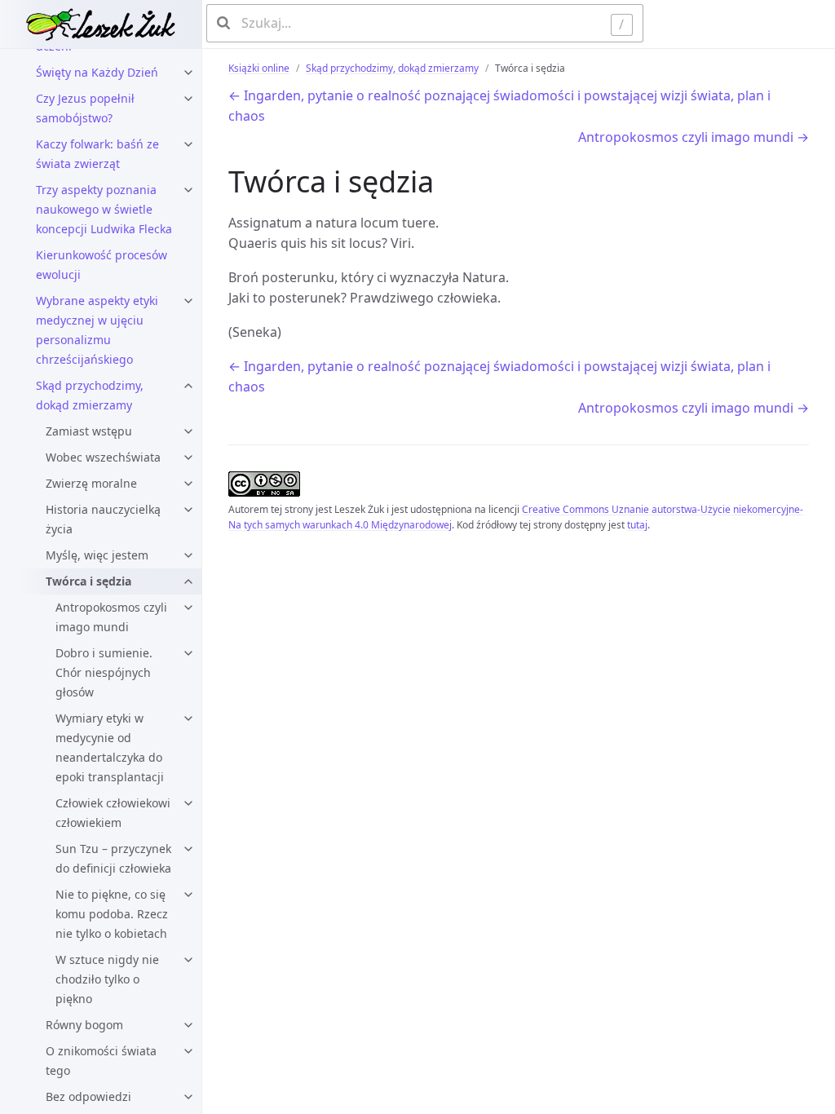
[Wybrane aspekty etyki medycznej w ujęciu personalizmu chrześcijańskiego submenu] (188, 301)
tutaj (637, 525)
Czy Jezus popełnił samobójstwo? (85, 108)
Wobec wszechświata (103, 457)
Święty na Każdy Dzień (97, 72)
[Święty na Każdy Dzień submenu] (188, 73)
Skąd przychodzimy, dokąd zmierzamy (90, 395)
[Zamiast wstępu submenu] (188, 431)
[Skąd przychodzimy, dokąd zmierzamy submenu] (188, 386)
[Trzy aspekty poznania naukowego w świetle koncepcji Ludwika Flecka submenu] (188, 190)
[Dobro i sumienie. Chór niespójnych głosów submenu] (188, 653)
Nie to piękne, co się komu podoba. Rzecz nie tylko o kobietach (111, 913)
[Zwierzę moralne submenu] (188, 484)
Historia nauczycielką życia (103, 519)
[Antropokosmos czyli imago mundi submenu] (188, 608)
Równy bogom (84, 1024)
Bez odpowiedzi (88, 1096)
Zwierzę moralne (91, 483)
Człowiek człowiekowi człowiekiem (112, 812)
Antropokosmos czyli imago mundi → (693, 137)
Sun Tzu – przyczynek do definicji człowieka (113, 858)
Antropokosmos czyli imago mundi (111, 616)
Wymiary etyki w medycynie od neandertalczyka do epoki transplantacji (109, 747)
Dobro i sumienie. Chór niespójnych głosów (103, 672)
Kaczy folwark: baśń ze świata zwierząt (97, 153)
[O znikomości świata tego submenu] (188, 1051)
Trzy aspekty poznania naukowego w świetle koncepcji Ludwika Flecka (104, 209)
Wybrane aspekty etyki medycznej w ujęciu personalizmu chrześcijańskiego (97, 330)
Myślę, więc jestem (97, 555)
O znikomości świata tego (101, 1060)
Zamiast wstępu (89, 431)
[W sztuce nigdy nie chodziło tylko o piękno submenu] (188, 960)
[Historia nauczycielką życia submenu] (188, 510)
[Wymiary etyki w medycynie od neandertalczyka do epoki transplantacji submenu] (188, 718)
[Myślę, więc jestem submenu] (188, 555)
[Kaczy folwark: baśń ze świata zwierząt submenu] (188, 144)
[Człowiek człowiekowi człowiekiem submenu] (188, 803)
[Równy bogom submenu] (188, 1025)
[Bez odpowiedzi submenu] (188, 1097)
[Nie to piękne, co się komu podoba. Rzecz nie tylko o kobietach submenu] (188, 895)
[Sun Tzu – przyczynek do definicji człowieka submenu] (188, 849)
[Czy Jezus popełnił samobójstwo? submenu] (188, 99)
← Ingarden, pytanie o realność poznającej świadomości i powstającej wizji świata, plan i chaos (499, 106)
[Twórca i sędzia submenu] (188, 581)
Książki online (258, 68)
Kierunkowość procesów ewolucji (101, 264)
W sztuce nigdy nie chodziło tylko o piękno (107, 979)
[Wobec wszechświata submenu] (188, 457)
